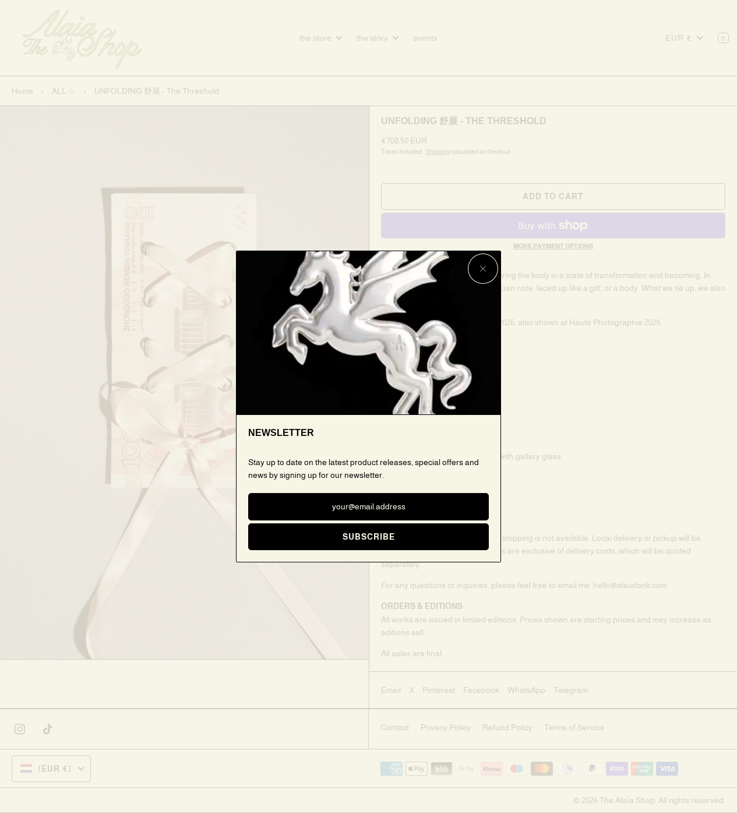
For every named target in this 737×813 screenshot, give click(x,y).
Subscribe (369, 536)
